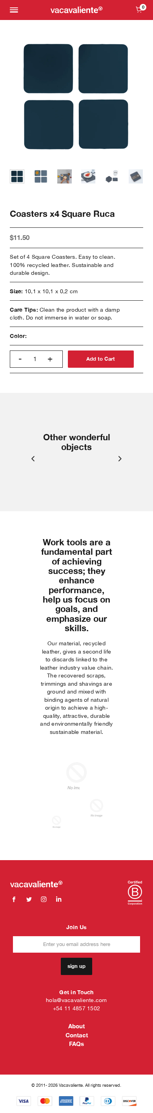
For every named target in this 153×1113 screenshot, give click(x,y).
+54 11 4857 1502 (76, 1008)
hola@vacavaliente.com (76, 1000)
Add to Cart (100, 359)
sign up (76, 966)
